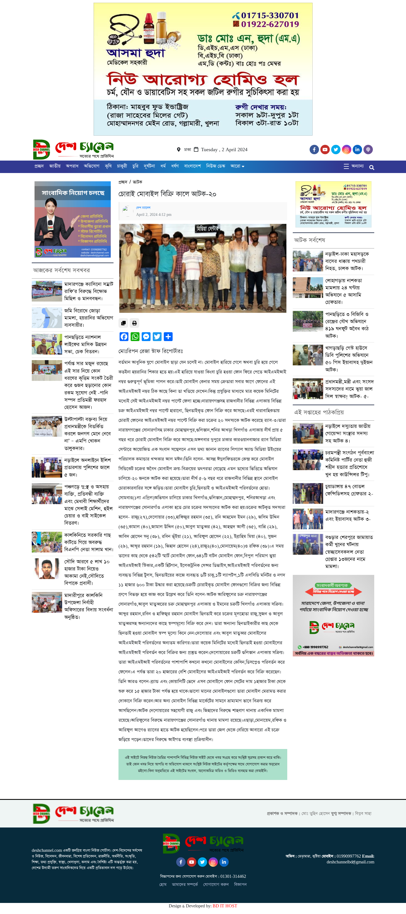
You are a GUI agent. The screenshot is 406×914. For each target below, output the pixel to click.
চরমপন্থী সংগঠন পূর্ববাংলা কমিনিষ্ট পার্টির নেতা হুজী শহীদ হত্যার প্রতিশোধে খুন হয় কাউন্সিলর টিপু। (349, 463)
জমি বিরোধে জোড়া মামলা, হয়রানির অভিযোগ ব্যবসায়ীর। (88, 318)
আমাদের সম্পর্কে (185, 884)
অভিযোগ (91, 166)
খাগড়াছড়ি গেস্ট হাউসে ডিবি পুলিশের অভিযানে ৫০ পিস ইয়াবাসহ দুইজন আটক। (349, 359)
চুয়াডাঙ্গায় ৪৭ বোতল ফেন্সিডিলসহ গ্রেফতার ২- (349, 490)
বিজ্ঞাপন (240, 884)
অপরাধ (72, 166)
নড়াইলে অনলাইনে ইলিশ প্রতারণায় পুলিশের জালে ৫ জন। (87, 467)
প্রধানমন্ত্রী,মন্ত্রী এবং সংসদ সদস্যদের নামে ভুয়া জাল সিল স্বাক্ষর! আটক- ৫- (349, 389)
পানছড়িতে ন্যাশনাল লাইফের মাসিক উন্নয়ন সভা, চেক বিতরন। (85, 344)
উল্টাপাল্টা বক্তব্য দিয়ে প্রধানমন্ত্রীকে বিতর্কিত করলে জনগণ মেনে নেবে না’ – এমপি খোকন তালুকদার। (87, 434)
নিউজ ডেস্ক (215, 166)
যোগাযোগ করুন (216, 884)
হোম (163, 884)
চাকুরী (122, 166)
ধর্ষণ (175, 166)
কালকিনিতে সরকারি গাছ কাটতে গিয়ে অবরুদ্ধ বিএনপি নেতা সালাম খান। (89, 542)
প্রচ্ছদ (39, 166)
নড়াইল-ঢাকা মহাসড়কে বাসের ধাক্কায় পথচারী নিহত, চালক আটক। (347, 261)
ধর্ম (163, 166)
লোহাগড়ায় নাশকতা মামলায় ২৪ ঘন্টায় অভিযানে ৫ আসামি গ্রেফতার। (343, 291)
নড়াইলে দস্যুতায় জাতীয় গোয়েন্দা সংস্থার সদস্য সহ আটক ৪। (347, 433)
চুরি (135, 166)
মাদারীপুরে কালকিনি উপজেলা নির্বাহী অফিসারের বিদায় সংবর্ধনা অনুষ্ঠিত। (88, 606)
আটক (137, 182)
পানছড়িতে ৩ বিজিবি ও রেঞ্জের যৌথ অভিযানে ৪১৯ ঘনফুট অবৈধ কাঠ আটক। (347, 325)
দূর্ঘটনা (149, 166)
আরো (235, 166)
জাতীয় (54, 166)
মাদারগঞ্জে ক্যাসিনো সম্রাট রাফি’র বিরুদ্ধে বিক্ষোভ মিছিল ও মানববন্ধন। (88, 291)
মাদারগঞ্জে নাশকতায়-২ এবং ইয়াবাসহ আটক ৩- (348, 516)
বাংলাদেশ (192, 166)
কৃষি (108, 166)
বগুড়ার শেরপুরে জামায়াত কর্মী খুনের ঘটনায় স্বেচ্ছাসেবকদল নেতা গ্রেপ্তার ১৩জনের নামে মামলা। (349, 552)
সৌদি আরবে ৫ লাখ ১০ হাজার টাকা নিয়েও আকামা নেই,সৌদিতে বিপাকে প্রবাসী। (87, 572)
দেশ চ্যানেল (143, 208)
